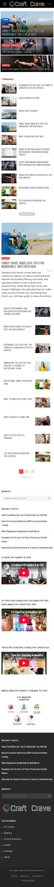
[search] (49, 4)
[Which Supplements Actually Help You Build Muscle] (27, 63)
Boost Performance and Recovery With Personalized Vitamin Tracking (21, 51)
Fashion (8, 833)
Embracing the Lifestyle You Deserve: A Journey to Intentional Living (17, 365)
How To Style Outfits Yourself (14, 436)
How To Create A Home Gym (16, 417)
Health (6, 45)
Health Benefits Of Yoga (29, 97)
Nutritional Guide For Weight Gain (34, 187)
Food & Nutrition (12, 839)
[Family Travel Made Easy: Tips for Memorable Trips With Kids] (27, 24)
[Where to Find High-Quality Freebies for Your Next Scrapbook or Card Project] (9, 153)
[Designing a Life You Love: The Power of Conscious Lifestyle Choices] (9, 89)
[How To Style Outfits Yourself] (42, 439)
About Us (24, 876)
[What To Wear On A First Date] (9, 140)
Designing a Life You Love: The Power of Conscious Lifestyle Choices (35, 86)
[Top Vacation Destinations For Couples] (9, 204)
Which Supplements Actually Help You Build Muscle (26, 69)
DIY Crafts (9, 827)
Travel (6, 26)
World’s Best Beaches (28, 110)
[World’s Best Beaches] (9, 114)
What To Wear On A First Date (31, 136)
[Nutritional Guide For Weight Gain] (9, 191)
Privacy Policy (28, 880)
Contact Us (37, 876)
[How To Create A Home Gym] (42, 420)
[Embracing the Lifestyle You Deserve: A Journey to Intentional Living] (42, 366)
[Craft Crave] (27, 3)
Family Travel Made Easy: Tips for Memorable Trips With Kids (23, 33)
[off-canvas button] (5, 4)
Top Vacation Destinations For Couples (32, 202)
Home (14, 876)
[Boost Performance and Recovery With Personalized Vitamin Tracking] (27, 46)
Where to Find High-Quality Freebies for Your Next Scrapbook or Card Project (34, 152)
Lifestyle (15, 45)
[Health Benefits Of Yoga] (9, 101)
